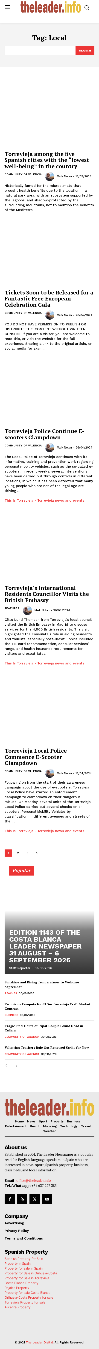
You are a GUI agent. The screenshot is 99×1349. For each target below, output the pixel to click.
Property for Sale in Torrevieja (27, 1278)
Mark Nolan (64, 176)
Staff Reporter (19, 968)
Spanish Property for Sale (24, 1259)
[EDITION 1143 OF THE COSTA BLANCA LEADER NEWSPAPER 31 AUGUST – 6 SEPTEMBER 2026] (49, 922)
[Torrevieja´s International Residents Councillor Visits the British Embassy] (49, 548)
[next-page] (37, 853)
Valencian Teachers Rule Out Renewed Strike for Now (47, 1047)
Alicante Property (18, 1307)
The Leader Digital (39, 1342)
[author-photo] (50, 176)
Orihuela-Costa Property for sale (29, 1297)
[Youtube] (47, 1199)
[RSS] (22, 1199)
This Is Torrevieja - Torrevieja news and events (44, 500)
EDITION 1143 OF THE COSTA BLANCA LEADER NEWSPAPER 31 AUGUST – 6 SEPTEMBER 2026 (45, 946)
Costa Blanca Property (21, 1283)
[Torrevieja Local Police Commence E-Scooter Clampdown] (49, 711)
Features (12, 608)
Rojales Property (17, 1288)
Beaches (11, 993)
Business (11, 1015)
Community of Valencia (23, 174)
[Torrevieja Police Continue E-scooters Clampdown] (49, 391)
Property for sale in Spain (24, 1268)
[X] (34, 1199)
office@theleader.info (33, 1180)
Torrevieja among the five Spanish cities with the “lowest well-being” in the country (47, 160)
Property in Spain (18, 1263)
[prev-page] (7, 1066)
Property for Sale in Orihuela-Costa (31, 1273)
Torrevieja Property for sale (25, 1302)
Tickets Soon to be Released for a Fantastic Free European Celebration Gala (49, 298)
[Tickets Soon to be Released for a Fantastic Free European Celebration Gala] (49, 253)
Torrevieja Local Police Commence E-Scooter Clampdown (36, 757)
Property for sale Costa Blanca (27, 1292)
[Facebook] (10, 1199)
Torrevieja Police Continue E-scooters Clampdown (44, 434)
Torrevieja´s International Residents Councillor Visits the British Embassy (47, 594)
